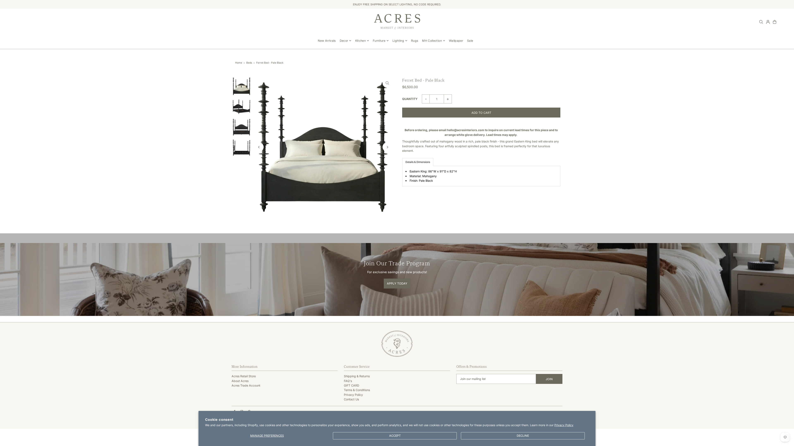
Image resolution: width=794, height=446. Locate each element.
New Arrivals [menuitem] (327, 40)
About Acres (240, 381)
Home (238, 62)
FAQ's (348, 381)
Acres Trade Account (246, 385)
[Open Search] (761, 22)
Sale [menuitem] (470, 40)
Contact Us (351, 399)
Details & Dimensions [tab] (417, 162)
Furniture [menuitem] (379, 40)
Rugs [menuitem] (414, 40)
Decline (523, 435)
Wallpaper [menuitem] (456, 40)
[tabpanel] (481, 176)
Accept (395, 435)
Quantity (409, 99)
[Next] (387, 147)
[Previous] (259, 147)
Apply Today (397, 283)
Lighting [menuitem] (398, 40)
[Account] (768, 22)
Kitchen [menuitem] (360, 40)
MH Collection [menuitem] (432, 40)
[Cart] (774, 22)
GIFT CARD (351, 385)
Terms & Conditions (357, 390)
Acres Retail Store (244, 376)
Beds (249, 62)
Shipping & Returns (357, 376)
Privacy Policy (563, 425)
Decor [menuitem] (344, 40)
